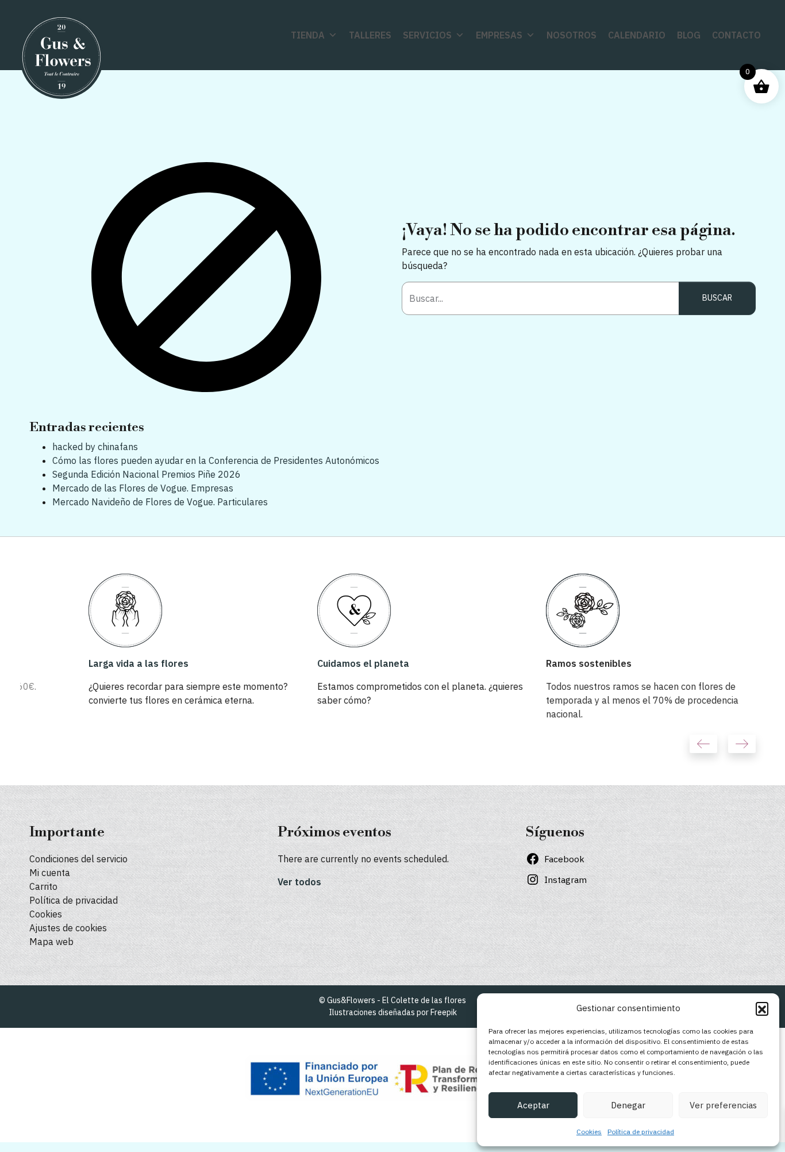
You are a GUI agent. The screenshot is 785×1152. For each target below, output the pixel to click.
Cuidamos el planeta (304, 663)
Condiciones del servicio (78, 859)
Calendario (636, 35)
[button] (762, 1008)
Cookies (589, 1131)
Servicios (427, 35)
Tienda (308, 35)
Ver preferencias (723, 1105)
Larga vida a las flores (79, 663)
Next (742, 744)
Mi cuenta (49, 872)
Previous (703, 744)
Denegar (628, 1105)
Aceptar (533, 1105)
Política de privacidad (640, 1131)
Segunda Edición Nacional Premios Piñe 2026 (146, 474)
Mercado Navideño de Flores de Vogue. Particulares (160, 502)
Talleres (370, 35)
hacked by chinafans (95, 446)
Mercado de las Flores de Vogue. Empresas (142, 488)
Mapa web (51, 941)
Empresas (499, 35)
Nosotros (572, 35)
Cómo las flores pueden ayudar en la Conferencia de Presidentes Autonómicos (215, 460)
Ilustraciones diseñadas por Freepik (393, 1012)
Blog (689, 35)
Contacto (736, 35)
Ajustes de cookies (68, 928)
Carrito (43, 886)
